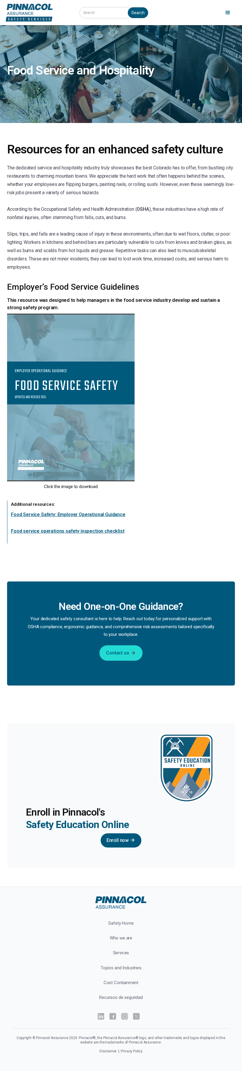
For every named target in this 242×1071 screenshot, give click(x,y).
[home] (38, 12)
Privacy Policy (132, 1051)
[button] (228, 13)
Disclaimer (108, 1051)
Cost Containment (121, 982)
